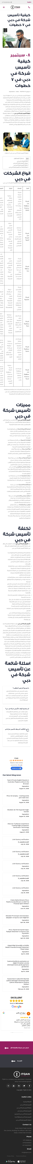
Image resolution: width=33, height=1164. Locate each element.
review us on (15, 768)
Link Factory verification (20, 839)
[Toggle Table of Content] (27, 158)
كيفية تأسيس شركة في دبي (22, 113)
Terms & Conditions (21, 1156)
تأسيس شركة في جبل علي (24, 1111)
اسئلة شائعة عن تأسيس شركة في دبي (18, 167)
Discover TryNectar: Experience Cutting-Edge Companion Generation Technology (18, 825)
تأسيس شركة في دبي (24, 420)
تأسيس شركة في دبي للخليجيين (23, 1114)
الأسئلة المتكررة (27, 1101)
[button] (3, 7)
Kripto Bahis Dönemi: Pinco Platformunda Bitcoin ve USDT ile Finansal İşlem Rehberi (17, 902)
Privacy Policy (10, 1156)
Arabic (17, 91)
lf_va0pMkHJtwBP (23, 842)
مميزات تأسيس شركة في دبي (20, 163)
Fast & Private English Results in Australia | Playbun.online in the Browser (18, 782)
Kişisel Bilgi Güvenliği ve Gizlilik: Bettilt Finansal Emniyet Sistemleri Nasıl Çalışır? (17, 947)
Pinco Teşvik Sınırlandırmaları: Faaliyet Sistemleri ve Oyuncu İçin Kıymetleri (17, 931)
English (29, 2)
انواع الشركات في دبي (22, 161)
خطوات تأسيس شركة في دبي (23, 1120)
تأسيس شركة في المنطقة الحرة (23, 1117)
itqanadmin (25, 786)
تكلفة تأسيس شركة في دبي (20, 165)
